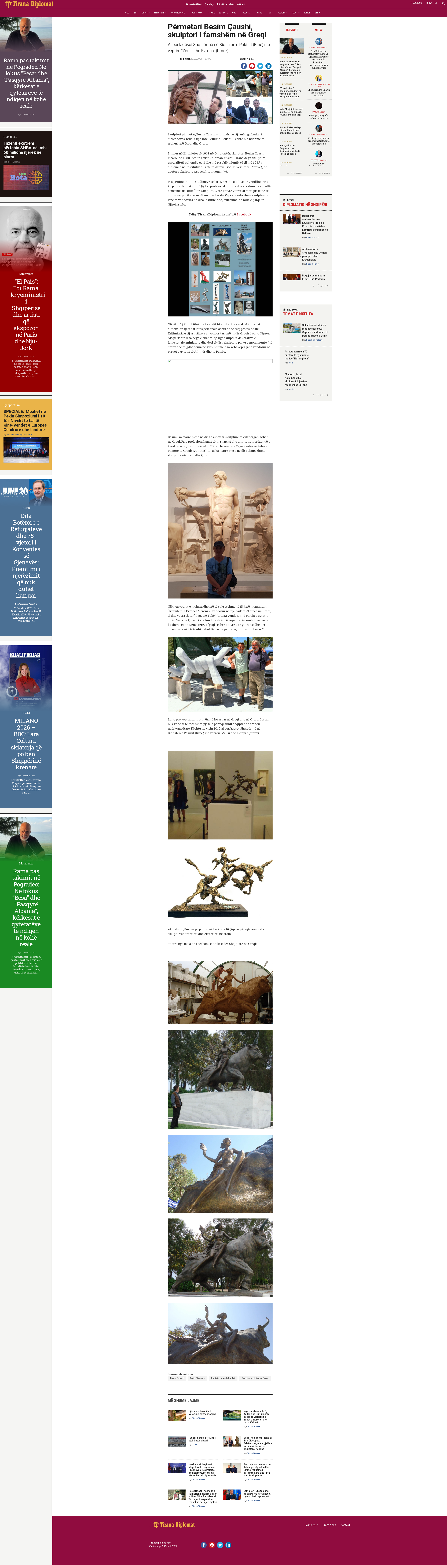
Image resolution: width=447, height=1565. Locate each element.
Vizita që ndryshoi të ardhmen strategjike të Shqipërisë (319, 140)
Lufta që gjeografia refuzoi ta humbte (318, 117)
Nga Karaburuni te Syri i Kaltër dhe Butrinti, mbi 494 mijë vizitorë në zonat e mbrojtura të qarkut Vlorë (257, 1417)
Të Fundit (291, 29)
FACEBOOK (417, 3)
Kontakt (345, 1524)
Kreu (127, 13)
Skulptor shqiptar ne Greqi (255, 1378)
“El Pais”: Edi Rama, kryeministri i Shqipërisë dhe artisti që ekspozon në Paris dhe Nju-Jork (27, 314)
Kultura (281, 13)
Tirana (211, 13)
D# (270, 13)
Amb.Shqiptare (178, 13)
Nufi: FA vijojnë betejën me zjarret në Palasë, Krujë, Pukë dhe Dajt (291, 112)
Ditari (145, 13)
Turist (307, 13)
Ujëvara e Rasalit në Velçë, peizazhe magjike (202, 1412)
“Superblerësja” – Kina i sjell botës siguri (202, 1439)
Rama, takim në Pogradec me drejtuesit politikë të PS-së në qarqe (290, 149)
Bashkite (223, 13)
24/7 (136, 13)
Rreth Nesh (329, 1524)
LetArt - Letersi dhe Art (223, 1378)
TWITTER (433, 3)
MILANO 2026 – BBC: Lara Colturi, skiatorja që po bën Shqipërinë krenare (26, 744)
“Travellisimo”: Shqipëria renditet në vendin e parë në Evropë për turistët (290, 92)
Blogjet (247, 13)
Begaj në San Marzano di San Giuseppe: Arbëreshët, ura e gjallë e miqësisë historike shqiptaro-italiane (258, 1443)
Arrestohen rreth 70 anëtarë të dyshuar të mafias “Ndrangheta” (297, 355)
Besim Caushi (177, 1378)
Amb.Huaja (197, 13)
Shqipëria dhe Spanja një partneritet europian (319, 92)
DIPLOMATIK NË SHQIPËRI (305, 203)
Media (317, 13)
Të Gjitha (296, 173)
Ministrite (159, 13)
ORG (234, 13)
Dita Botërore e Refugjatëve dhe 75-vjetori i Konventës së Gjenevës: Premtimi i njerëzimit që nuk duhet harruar (318, 59)
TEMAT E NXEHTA (298, 312)
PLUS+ (294, 13)
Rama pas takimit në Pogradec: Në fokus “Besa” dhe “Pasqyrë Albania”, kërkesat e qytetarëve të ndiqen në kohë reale (290, 68)
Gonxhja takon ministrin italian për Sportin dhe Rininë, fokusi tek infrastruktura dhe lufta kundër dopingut (257, 1470)
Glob (259, 13)
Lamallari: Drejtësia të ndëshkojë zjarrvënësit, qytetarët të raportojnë (257, 1494)
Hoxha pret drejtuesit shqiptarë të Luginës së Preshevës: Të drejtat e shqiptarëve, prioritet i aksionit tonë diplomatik (202, 1470)
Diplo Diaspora (197, 1378)
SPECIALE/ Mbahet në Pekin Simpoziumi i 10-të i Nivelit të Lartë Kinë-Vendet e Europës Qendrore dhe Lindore (25, 420)
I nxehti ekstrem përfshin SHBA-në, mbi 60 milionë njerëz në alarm (25, 150)
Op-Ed (319, 29)
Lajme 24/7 (311, 1524)
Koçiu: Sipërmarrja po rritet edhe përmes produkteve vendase (291, 130)
